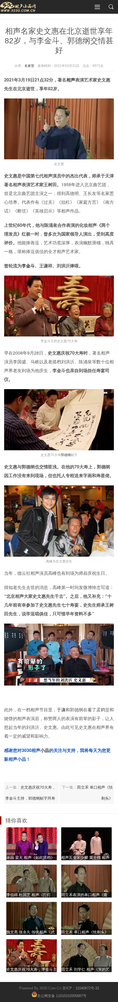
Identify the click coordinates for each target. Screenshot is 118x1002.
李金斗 (28, 265)
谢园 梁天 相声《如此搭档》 (30, 857)
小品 (44, 750)
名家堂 (29, 66)
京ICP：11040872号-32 (80, 988)
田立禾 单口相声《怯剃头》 (84, 932)
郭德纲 (66, 454)
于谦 (61, 709)
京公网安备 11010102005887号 (61, 995)
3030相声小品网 (18, 6)
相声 (70, 80)
